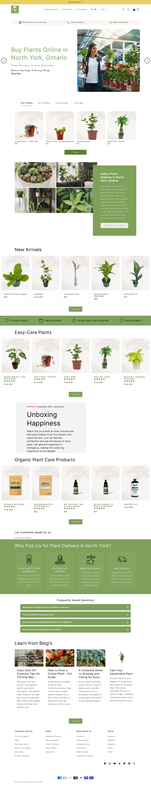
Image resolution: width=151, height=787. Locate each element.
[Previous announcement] (15, 2)
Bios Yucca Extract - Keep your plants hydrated (73, 505)
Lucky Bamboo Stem (71, 294)
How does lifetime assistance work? (38, 615)
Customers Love (83, 744)
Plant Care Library (22, 744)
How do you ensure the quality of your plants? (42, 629)
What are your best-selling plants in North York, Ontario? (46, 622)
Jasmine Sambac (83, 141)
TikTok (110, 748)
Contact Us (50, 752)
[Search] (123, 9)
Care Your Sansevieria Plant (121, 672)
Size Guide (19, 752)
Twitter (110, 752)
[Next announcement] (135, 2)
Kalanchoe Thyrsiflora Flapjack (15, 294)
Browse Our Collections (114, 225)
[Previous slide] (3, 60)
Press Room (81, 748)
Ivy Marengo (38, 294)
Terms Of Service (52, 744)
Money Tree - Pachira (116, 141)
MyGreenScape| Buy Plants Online (31, 782)
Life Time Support (22, 736)
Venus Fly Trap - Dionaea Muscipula (60, 141)
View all (75, 152)
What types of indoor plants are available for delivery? (45, 607)
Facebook (111, 736)
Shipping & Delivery (53, 736)
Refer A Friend (82, 752)
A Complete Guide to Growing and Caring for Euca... (91, 674)
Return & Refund (52, 740)
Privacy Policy (51, 748)
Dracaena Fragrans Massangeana (101, 295)
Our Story (80, 736)
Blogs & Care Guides (23, 748)
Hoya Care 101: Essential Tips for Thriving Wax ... (28, 674)
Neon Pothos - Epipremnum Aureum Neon (134, 378)
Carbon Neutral (83, 740)
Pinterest (111, 740)
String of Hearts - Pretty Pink (26, 141)
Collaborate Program (85, 756)
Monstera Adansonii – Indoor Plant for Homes (15, 378)
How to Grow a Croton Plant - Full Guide (60, 674)
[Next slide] (147, 60)
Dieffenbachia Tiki (130, 294)
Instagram (111, 744)
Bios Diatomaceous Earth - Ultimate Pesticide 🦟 (44, 505)
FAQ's (17, 740)
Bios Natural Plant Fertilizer (14, 504)
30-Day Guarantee (22, 756)
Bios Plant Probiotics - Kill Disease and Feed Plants (103, 505)
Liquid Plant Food (130, 504)
